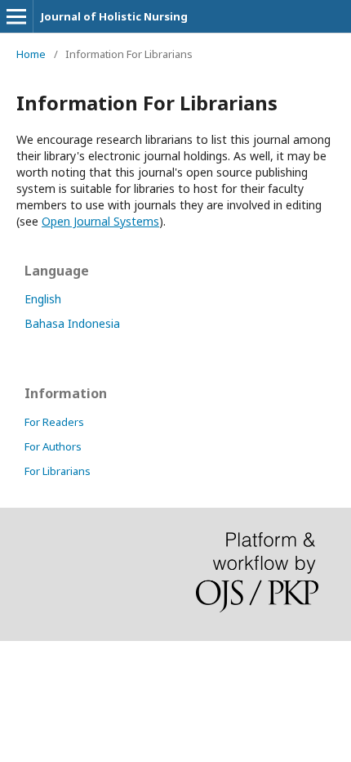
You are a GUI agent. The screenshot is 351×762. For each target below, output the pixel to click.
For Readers (54, 422)
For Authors (53, 446)
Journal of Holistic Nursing (114, 16)
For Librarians (57, 471)
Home (31, 54)
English (42, 299)
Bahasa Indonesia (72, 323)
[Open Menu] (16, 16)
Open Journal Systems (100, 221)
